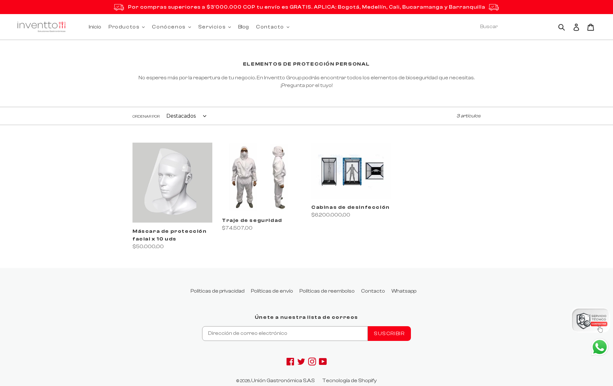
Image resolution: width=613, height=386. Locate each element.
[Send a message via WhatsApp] (600, 347)
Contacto (373, 291)
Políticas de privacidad (218, 291)
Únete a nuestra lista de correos (306, 317)
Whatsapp (403, 291)
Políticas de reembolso (327, 291)
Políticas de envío (272, 291)
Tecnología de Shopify (349, 380)
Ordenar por (146, 116)
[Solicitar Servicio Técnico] (590, 321)
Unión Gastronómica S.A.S (283, 380)
